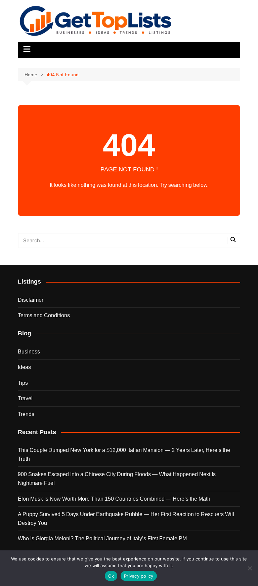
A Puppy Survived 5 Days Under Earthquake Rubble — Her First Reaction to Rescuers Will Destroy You (126, 518)
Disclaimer (30, 300)
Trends (26, 414)
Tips (23, 383)
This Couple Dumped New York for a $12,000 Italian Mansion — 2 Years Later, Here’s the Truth (124, 454)
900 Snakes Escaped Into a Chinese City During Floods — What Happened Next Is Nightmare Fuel (117, 478)
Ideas (24, 367)
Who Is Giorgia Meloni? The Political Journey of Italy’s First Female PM (102, 538)
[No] (249, 568)
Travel (25, 398)
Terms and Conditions (44, 315)
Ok (111, 576)
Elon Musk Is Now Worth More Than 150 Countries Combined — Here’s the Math (114, 499)
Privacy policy (139, 576)
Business (29, 351)
